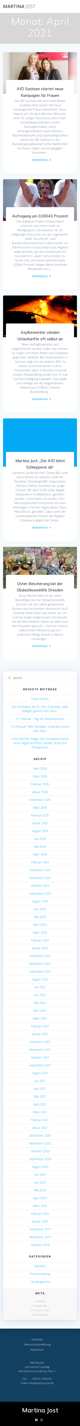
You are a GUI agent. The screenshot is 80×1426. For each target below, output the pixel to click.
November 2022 (40, 964)
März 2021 (40, 1112)
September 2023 (40, 893)
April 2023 (40, 925)
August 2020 (40, 1167)
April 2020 (40, 1198)
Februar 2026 (40, 784)
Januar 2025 (40, 823)
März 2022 (40, 1018)
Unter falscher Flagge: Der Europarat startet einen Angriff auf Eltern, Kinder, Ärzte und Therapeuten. (40, 743)
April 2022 (40, 1011)
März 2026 (40, 776)
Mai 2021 (40, 1096)
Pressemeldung (40, 1274)
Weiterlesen (40, 160)
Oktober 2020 (40, 1151)
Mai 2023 (40, 917)
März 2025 (40, 807)
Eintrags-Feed (40, 1305)
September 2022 (40, 971)
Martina (19, 6)
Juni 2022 (40, 995)
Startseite (37, 1339)
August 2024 (40, 831)
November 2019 (40, 1237)
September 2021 (40, 1065)
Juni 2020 (40, 1182)
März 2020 (40, 1206)
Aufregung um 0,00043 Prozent (40, 216)
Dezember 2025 (40, 800)
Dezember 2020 (40, 1135)
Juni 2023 (40, 909)
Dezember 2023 (40, 870)
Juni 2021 (40, 1089)
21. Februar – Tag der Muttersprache (40, 719)
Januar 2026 (40, 792)
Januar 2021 (40, 1128)
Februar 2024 (40, 862)
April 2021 (40, 1104)
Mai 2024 (40, 847)
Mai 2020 (40, 1190)
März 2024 (40, 854)
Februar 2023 (40, 940)
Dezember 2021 (40, 1042)
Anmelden (40, 1301)
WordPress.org (40, 1314)
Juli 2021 (40, 1081)
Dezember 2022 (40, 956)
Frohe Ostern (40, 699)
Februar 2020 (40, 1214)
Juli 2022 (40, 987)
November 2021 (40, 1050)
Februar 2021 (40, 1120)
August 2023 (40, 901)
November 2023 (40, 878)
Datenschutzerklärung (37, 1344)
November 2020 (40, 1143)
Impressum (37, 1349)
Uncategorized (40, 1282)
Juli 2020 (40, 1175)
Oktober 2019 (40, 1245)
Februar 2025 (40, 815)
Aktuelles (40, 1266)
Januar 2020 (40, 1221)
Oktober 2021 (40, 1057)
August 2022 (40, 979)
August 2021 (40, 1073)
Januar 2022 (40, 1034)
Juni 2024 (40, 839)
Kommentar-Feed (40, 1310)
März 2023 (40, 932)
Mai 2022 (40, 1003)
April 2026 (40, 768)
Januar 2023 (40, 948)
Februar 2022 (40, 1026)
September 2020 (40, 1159)
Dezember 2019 (40, 1229)
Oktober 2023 (40, 886)
